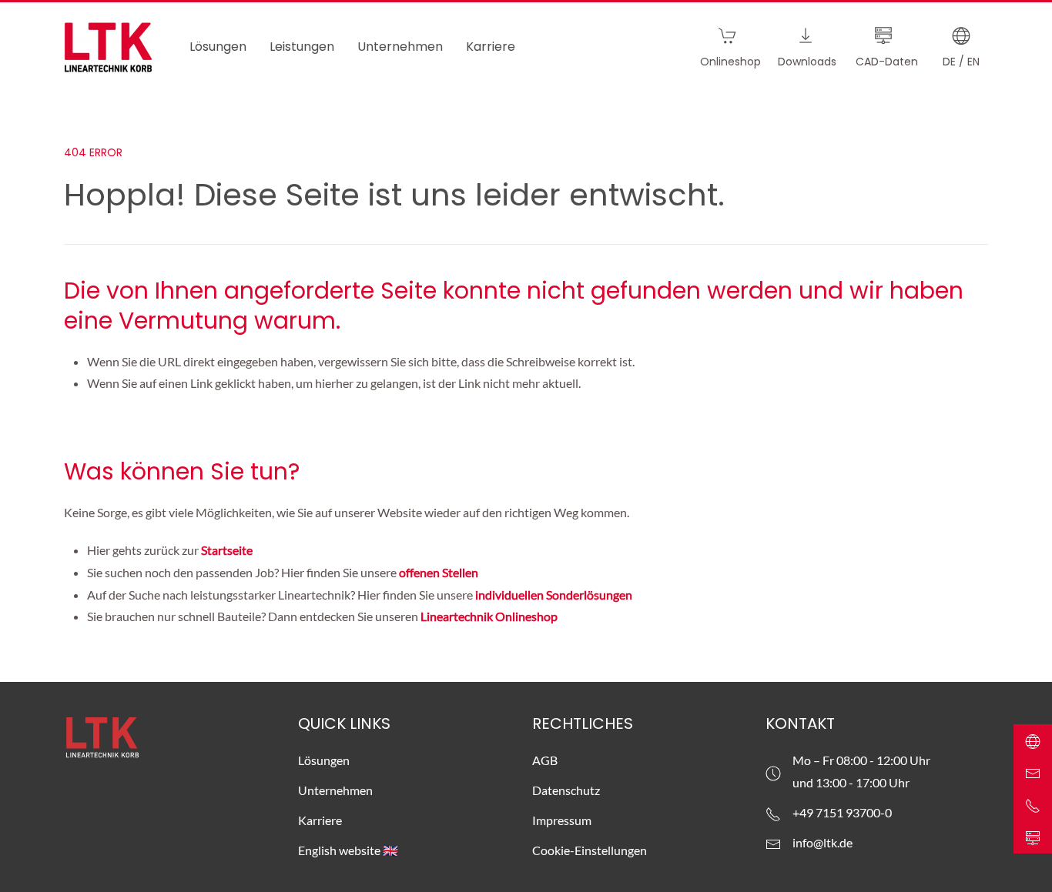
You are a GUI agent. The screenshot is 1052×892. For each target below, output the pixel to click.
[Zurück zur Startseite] (108, 47)
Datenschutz (566, 790)
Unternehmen (335, 790)
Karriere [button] (490, 46)
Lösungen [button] (217, 46)
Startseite (228, 550)
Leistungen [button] (302, 46)
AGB (545, 760)
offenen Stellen (438, 572)
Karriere (320, 820)
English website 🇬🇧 (348, 850)
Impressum (561, 820)
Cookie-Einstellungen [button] (589, 850)
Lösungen (324, 760)
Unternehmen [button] (400, 46)
